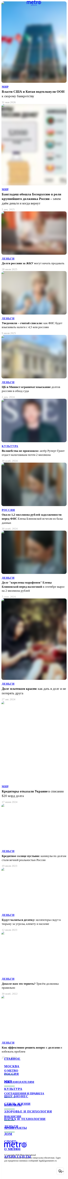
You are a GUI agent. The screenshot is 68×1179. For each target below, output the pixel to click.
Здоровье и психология (28, 1111)
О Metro (12, 1149)
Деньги (11, 1126)
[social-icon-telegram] (16, 1171)
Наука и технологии (25, 1119)
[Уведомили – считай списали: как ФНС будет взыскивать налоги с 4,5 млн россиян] (34, 303)
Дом (8, 1134)
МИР (5, 86)
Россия (11, 1074)
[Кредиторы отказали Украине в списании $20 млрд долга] (34, 752)
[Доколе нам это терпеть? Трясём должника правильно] (34, 963)
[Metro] (34, 3)
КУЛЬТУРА (10, 446)
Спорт (10, 1141)
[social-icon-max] (34, 1171)
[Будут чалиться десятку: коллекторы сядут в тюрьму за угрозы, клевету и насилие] (34, 900)
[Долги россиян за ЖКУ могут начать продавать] (34, 241)
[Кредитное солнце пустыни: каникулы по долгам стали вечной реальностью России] (34, 836)
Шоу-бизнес (16, 1096)
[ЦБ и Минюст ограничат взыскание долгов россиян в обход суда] (34, 367)
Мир (8, 1081)
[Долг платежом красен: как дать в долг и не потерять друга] (34, 649)
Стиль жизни (17, 1104)
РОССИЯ (8, 510)
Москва (11, 1066)
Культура (13, 1089)
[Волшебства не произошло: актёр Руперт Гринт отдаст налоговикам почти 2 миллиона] (34, 431)
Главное (12, 1059)
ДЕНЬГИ (8, 258)
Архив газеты (17, 1156)
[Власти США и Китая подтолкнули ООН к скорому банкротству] (34, 52)
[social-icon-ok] (25, 1171)
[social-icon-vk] (7, 1171)
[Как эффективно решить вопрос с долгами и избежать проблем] (34, 1027)
